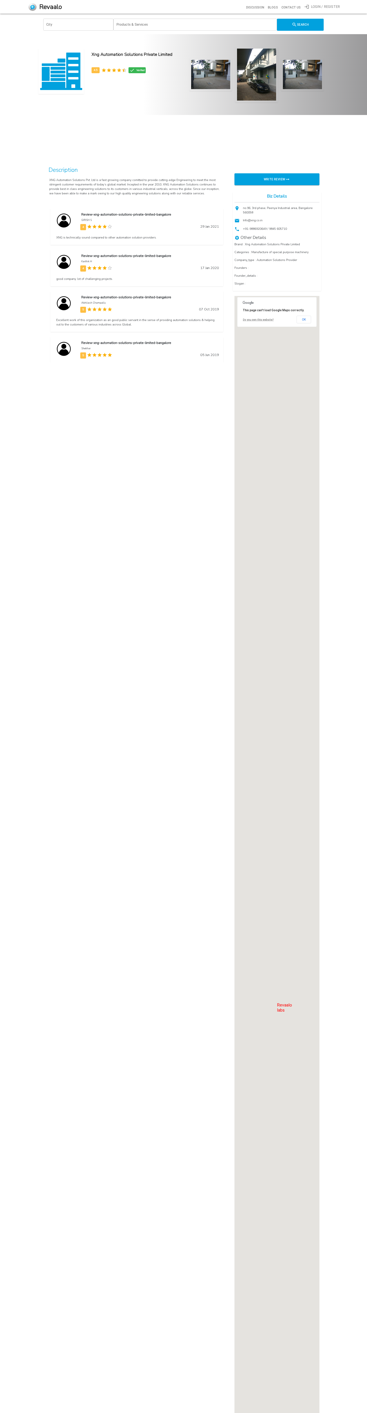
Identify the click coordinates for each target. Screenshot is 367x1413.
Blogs (273, 7)
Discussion (255, 7)
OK (304, 319)
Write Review (274, 179)
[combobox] (78, 25)
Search (303, 24)
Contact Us (291, 7)
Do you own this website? (258, 319)
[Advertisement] (173, 131)
